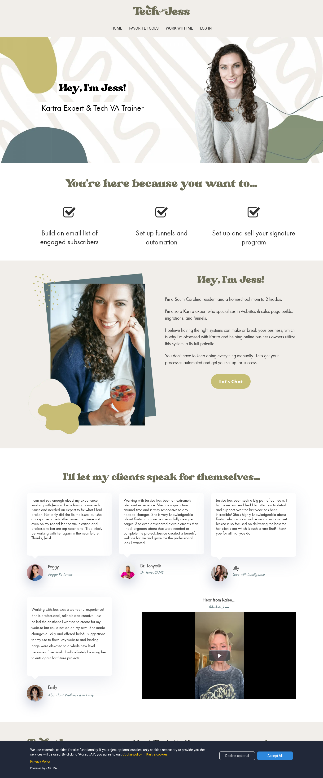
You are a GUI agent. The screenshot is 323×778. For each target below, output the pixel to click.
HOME (116, 28)
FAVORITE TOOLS (144, 28)
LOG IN (206, 28)
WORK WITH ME (179, 28)
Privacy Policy (40, 761)
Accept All (275, 756)
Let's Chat (230, 381)
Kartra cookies (157, 754)
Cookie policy (132, 754)
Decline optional (237, 756)
